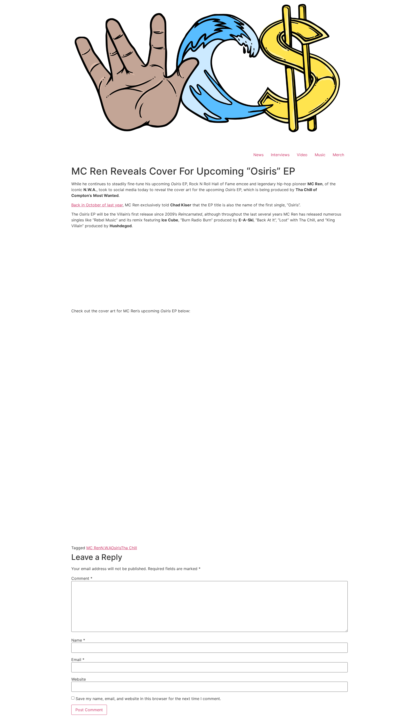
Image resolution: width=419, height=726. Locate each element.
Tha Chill (129, 547)
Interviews (280, 154)
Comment (81, 578)
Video (302, 154)
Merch (338, 154)
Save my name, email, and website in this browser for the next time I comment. (148, 699)
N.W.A (106, 547)
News (258, 154)
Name (78, 640)
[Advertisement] (209, 266)
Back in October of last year (97, 204)
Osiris (116, 547)
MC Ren (93, 547)
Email (77, 659)
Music (320, 154)
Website (78, 679)
